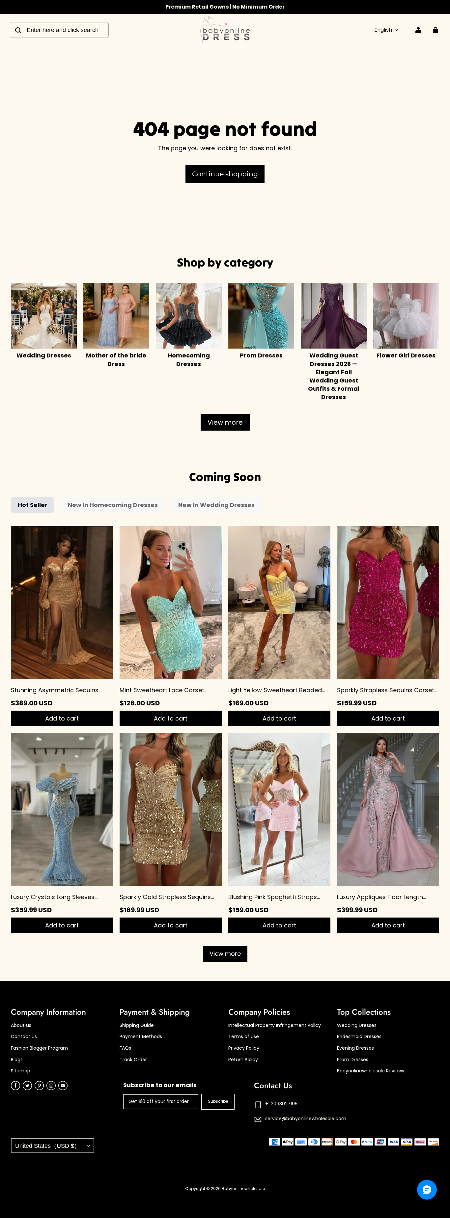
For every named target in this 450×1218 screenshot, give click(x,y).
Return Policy (243, 1060)
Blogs (17, 1060)
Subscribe (218, 1101)
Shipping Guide (137, 1025)
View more (225, 422)
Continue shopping (225, 174)
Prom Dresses (352, 1060)
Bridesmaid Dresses (359, 1037)
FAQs (125, 1048)
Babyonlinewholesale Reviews (370, 1071)
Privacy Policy (243, 1048)
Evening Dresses (355, 1048)
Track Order (133, 1060)
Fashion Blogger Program (39, 1048)
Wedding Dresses (357, 1025)
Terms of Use (243, 1037)
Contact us (24, 1037)
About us (21, 1025)
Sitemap (20, 1071)
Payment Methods (141, 1037)
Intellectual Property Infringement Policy (274, 1025)
